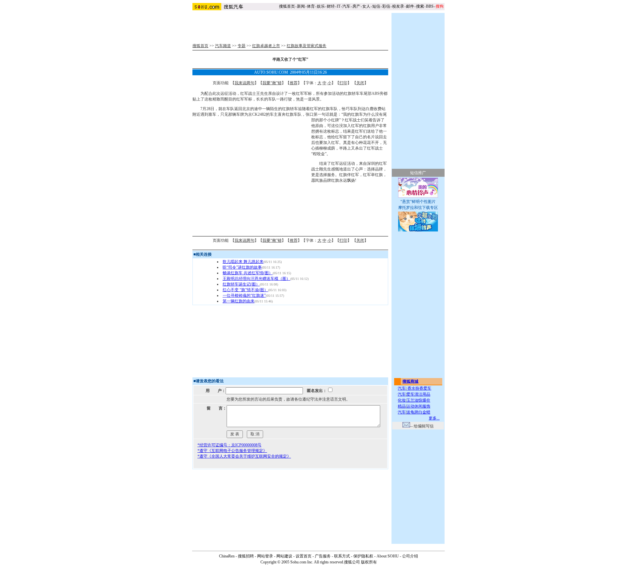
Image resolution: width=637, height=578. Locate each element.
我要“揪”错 (272, 83)
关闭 (360, 83)
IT (338, 6)
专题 (242, 45)
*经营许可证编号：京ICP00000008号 (229, 445)
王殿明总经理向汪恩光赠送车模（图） (256, 278)
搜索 (420, 6)
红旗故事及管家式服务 (306, 45)
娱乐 (321, 6)
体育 (311, 6)
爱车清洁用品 (418, 394)
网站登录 (265, 556)
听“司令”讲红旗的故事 (242, 267)
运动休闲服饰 (418, 406)
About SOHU (388, 556)
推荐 (294, 83)
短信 (376, 6)
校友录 (398, 6)
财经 (331, 6)
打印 (343, 83)
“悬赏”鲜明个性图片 (418, 201)
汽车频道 (223, 45)
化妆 (402, 400)
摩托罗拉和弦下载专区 (418, 207)
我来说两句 (244, 83)
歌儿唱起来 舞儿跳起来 (243, 261)
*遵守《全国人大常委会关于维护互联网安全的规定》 (244, 456)
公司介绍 (410, 556)
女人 (366, 6)
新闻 (301, 6)
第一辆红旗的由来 (238, 301)
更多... (434, 418)
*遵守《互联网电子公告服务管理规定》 (232, 450)
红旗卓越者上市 (266, 45)
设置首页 (304, 556)
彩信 (386, 6)
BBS (430, 6)
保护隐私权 (363, 556)
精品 (402, 406)
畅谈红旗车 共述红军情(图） (248, 273)
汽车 (346, 6)
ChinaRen (227, 556)
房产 (356, 6)
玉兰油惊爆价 (418, 400)
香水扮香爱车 (418, 388)
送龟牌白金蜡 (418, 412)
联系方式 (342, 556)
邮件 (410, 6)
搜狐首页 (287, 6)
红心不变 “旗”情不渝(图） (245, 290)
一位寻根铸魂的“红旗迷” (244, 295)
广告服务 (323, 556)
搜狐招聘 (246, 556)
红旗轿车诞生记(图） (241, 284)
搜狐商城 (410, 381)
